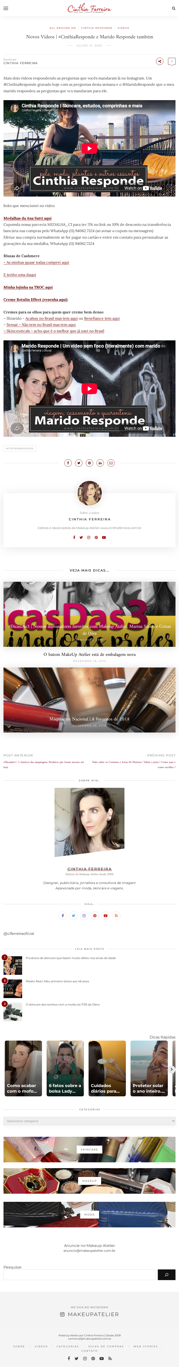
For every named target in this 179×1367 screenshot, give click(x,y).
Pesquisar (12, 1267)
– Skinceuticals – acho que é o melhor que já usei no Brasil (53, 331)
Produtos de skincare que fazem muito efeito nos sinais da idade (71, 958)
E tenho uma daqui (19, 274)
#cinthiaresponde (20, 448)
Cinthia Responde (97, 28)
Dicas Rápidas (163, 1037)
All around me (63, 28)
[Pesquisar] (167, 1274)
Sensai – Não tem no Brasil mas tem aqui (41, 324)
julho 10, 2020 (89, 45)
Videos (123, 28)
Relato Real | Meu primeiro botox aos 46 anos (57, 981)
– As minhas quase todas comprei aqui (36, 262)
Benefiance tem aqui (102, 318)
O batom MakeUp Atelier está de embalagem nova (90, 655)
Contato (89, 1350)
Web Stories (146, 1346)
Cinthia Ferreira (20, 63)
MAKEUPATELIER (93, 1314)
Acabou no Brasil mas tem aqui (51, 318)
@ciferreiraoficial (18, 933)
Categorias (68, 1346)
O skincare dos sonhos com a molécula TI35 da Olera (63, 1004)
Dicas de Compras (106, 1346)
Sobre (19, 1346)
